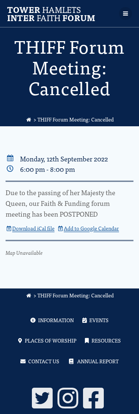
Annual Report (98, 361)
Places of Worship (50, 340)
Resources (106, 340)
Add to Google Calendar (91, 228)
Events (99, 320)
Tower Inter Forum (51, 13)
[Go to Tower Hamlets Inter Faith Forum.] (29, 119)
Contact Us (43, 361)
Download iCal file (33, 228)
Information (56, 320)
